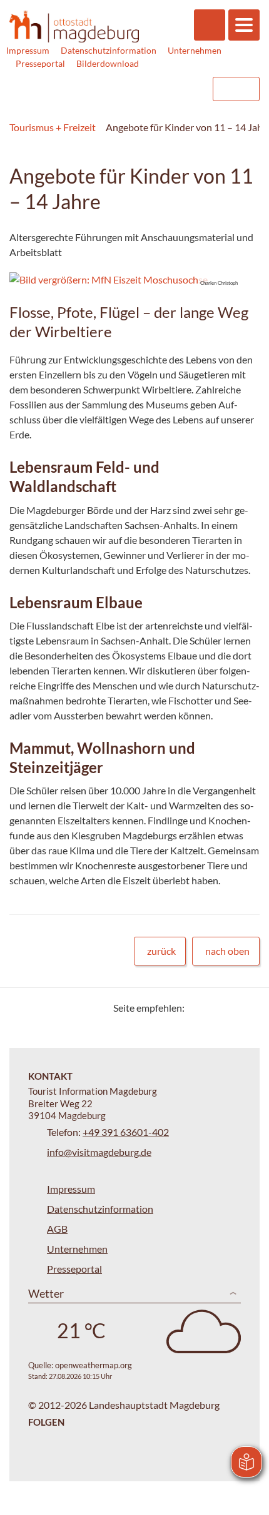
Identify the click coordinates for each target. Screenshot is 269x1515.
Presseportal (40, 63)
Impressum (27, 50)
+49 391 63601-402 (126, 1132)
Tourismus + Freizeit (52, 127)
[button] (124, 279)
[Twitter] (198, 1008)
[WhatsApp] (245, 1008)
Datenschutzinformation (108, 50)
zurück (161, 951)
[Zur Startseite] (74, 27)
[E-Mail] (229, 1008)
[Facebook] (214, 1008)
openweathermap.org (93, 1365)
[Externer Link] (123, 89)
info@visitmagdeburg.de (99, 1152)
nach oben (227, 951)
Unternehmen (194, 50)
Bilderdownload (107, 63)
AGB (57, 1229)
